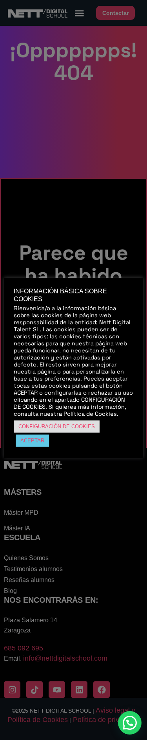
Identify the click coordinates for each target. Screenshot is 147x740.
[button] (130, 723)
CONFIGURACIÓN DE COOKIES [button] (56, 426)
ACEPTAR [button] (32, 441)
